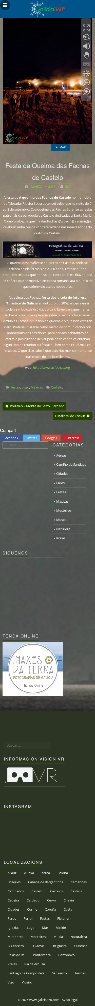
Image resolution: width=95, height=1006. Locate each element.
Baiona (63, 873)
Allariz (12, 873)
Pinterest (72, 438)
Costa (68, 909)
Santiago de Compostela (26, 973)
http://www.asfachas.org (51, 367)
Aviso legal (70, 999)
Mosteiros (63, 510)
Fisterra (63, 918)
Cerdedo (33, 900)
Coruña (50, 909)
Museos (62, 519)
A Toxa (29, 873)
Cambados (16, 891)
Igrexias (13, 927)
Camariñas (79, 882)
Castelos (56, 891)
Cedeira (13, 900)
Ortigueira (59, 945)
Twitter (31, 438)
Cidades (62, 473)
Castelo (56, 387)
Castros (76, 891)
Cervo (51, 900)
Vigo (11, 982)
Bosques (14, 882)
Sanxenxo (59, 973)
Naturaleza (78, 936)
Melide (61, 927)
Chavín (69, 900)
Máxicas (37, 387)
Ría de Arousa (34, 964)
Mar (45, 927)
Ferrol (28, 918)
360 (67, 186)
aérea (46, 873)
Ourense (80, 945)
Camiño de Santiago (71, 464)
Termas (80, 973)
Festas (15, 387)
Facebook (11, 438)
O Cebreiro (16, 945)
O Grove (37, 945)
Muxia (58, 936)
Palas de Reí (16, 955)
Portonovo (66, 955)
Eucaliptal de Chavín (70, 416)
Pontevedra (42, 955)
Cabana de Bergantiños (45, 882)
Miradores (15, 936)
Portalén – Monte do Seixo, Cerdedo (36, 406)
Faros (60, 483)
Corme (32, 909)
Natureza (63, 529)
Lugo (25, 387)
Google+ (51, 438)
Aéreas (61, 455)
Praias (60, 538)
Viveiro (27, 982)
